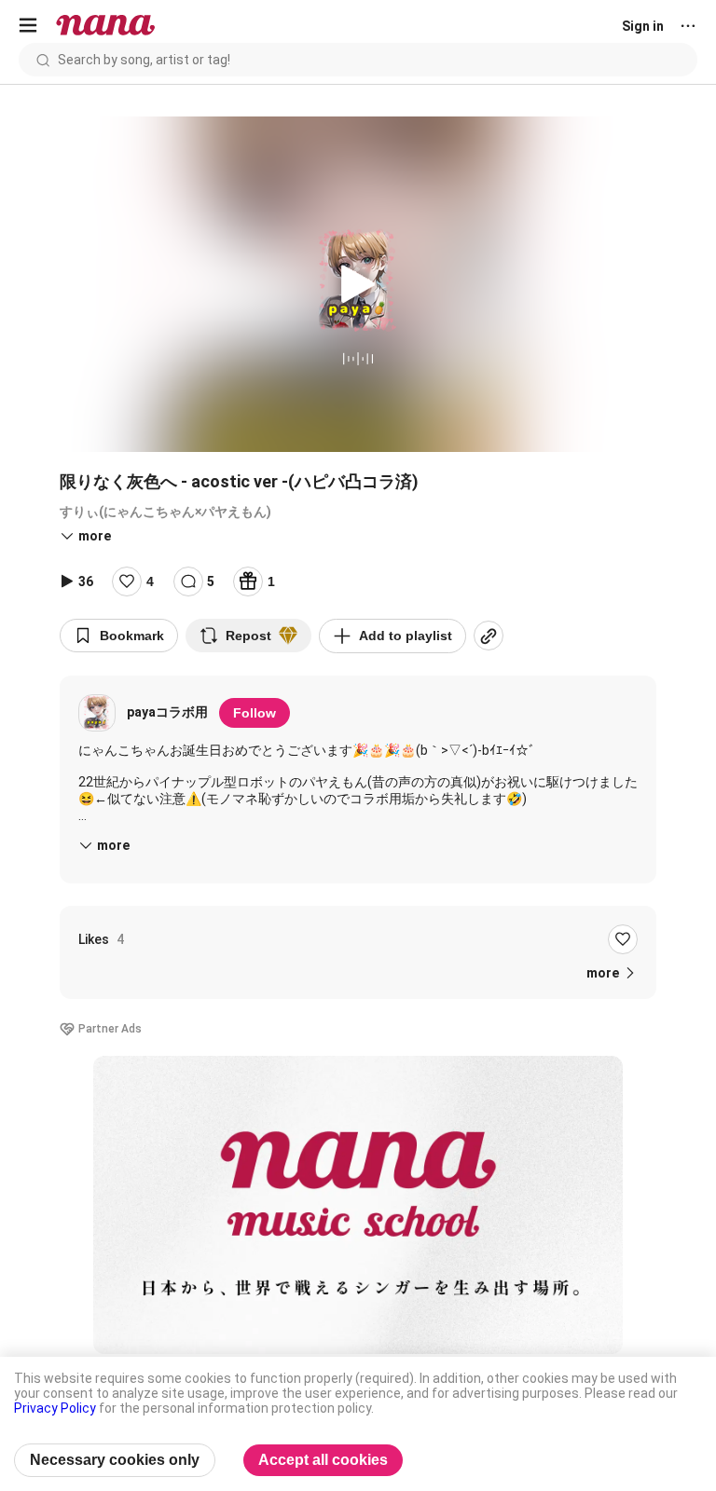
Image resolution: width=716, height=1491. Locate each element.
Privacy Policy (55, 1408)
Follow (254, 712)
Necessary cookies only (115, 1460)
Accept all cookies (323, 1460)
